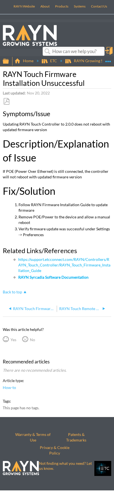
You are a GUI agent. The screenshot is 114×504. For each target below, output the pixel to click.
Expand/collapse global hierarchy (9, 61)
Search (48, 51)
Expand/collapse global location (108, 59)
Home (28, 60)
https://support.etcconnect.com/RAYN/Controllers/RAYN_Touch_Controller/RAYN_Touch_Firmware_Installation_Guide (64, 265)
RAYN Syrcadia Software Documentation (53, 277)
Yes (13, 339)
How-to (9, 387)
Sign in (109, 53)
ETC (53, 60)
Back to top (12, 292)
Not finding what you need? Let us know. (65, 465)
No (32, 339)
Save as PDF (6, 101)
